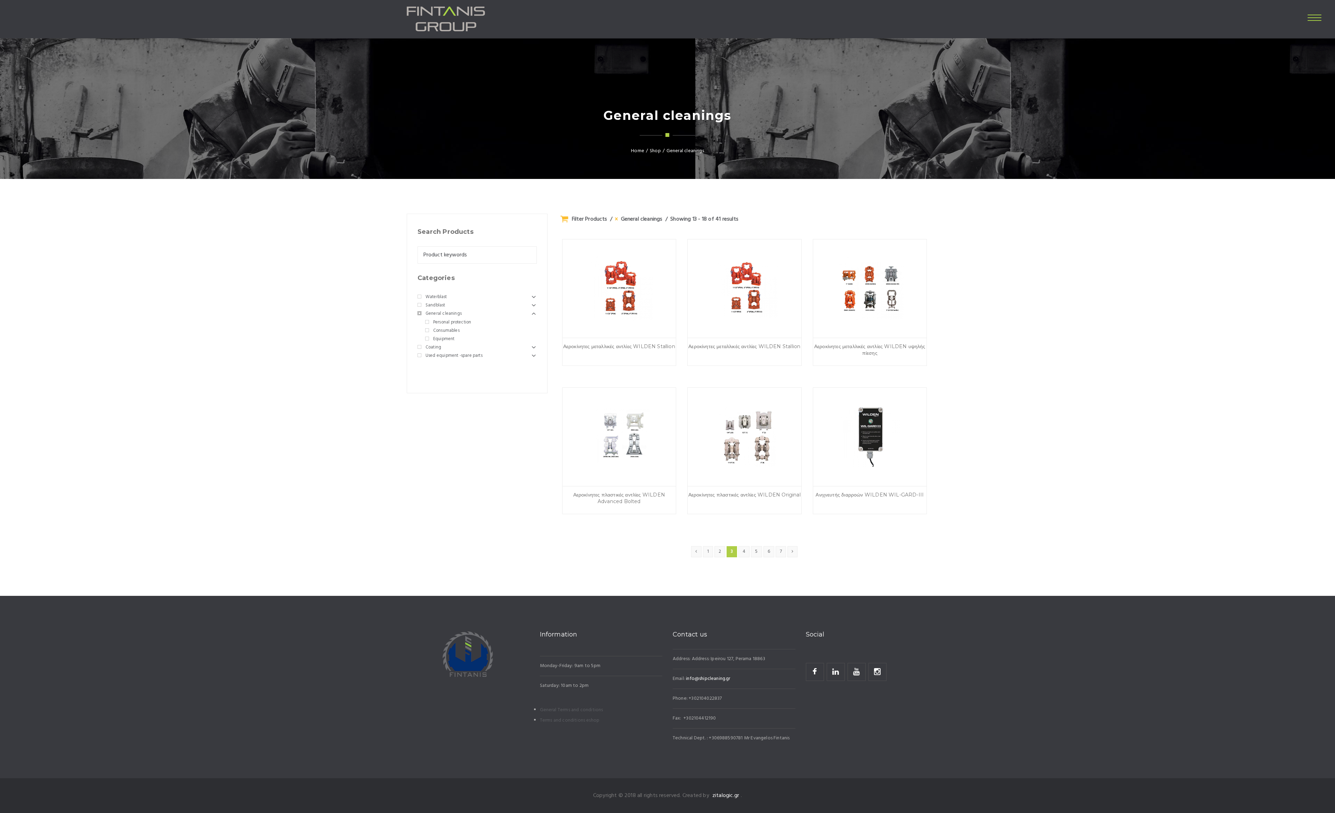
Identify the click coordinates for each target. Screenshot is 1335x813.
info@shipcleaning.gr (708, 679)
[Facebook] (815, 672)
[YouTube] (856, 672)
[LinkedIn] (835, 672)
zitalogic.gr (725, 795)
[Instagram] (877, 672)
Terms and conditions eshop (570, 720)
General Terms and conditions (571, 710)
